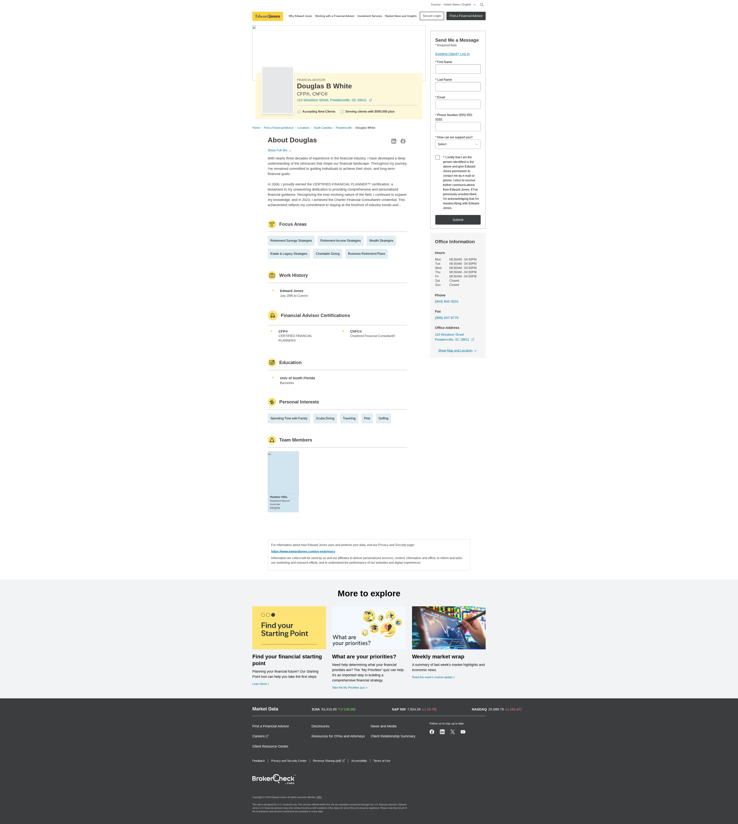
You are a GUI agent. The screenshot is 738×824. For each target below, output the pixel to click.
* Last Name (443, 79)
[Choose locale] (474, 5)
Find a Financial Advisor (466, 15)
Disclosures (320, 726)
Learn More (260, 683)
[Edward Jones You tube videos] (463, 731)
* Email (440, 97)
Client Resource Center (270, 746)
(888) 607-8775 (447, 317)
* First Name (443, 62)
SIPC (319, 797)
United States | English (457, 4)
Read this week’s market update (432, 677)
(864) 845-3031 (447, 301)
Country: (436, 4)
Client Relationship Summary (393, 736)
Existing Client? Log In (452, 54)
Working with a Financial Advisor (334, 15)
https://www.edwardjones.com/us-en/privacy (303, 551)
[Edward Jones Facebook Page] (432, 731)
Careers (260, 736)
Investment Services (369, 15)
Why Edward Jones (300, 15)
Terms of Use (381, 760)
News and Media (383, 726)
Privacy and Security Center (289, 760)
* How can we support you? (454, 137)
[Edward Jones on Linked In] (442, 731)
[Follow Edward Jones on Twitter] (452, 731)
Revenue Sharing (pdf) (329, 760)
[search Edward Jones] (482, 4)
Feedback (258, 760)
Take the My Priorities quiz (349, 687)
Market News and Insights (401, 15)
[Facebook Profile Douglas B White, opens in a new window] (403, 141)
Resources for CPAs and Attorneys (338, 736)
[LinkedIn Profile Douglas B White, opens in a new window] (394, 141)
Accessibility (359, 760)
